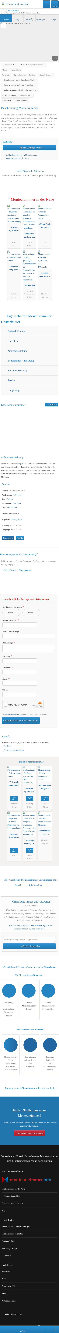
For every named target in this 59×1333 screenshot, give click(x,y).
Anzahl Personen (9, 620)
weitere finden (29, 1005)
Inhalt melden (36, 885)
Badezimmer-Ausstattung (20, 360)
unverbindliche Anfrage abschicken (20, 720)
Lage (17, 20)
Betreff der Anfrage (10, 631)
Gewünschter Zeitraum (12, 607)
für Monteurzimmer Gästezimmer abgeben (9, 1008)
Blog (3, 1211)
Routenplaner (52, 404)
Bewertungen (41, 20)
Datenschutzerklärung (13, 714)
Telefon (5, 690)
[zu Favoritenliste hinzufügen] (3, 25)
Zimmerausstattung (17, 350)
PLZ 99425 (16, 495)
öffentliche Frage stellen (30, 946)
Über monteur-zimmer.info (12, 1203)
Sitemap (5, 1293)
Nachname (7, 667)
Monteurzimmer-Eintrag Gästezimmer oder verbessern (10, 1063)
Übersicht (6, 20)
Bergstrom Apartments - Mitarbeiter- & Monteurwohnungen (14, 229)
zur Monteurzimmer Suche (3, 11)
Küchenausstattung (17, 370)
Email (5, 679)
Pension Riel (29, 285)
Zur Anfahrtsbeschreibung (14, 750)
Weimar (10, 499)
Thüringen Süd (16, 519)
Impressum (6, 1271)
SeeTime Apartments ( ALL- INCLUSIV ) (45, 275)
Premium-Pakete (8, 1241)
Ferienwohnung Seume (14, 268)
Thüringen (17, 503)
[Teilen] (48, 1329)
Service (11, 380)
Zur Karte (8, 746)
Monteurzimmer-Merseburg (44, 833)
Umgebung (13, 390)
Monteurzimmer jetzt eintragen (30, 1133)
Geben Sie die (17, 570)
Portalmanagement (9, 1301)
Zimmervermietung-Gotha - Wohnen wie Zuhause (29, 236)
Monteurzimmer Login (13, 1314)
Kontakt (20, 538)
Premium (53, 202)
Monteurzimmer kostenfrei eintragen (16, 1226)
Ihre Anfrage (8, 643)
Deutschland (12, 507)
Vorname (6, 656)
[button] (29, 42)
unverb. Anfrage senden (31, 147)
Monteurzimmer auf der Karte (17, 158)
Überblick (12, 341)
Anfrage (53, 20)
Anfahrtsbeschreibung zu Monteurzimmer (21, 155)
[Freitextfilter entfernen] (46, 4)
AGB (4, 1279)
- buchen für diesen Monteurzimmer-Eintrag (50, 1063)
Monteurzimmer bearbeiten (12, 1234)
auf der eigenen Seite (30, 1062)
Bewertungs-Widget (9, 1248)
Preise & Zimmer (16, 331)
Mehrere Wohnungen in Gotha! (45, 226)
